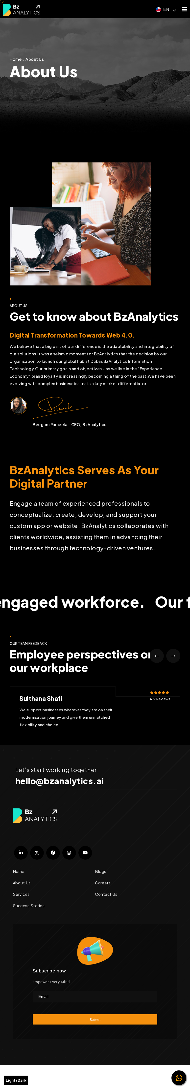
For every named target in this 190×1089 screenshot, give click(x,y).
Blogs (100, 871)
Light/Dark (16, 1080)
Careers (103, 882)
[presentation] (157, 656)
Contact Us (106, 894)
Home (16, 59)
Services (21, 894)
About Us (34, 59)
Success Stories (29, 905)
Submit (95, 1020)
